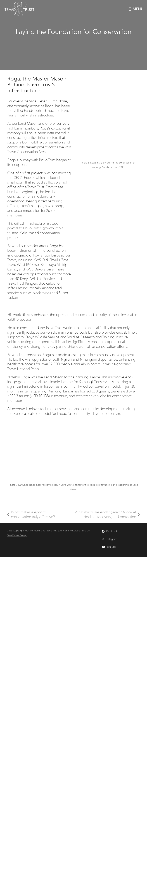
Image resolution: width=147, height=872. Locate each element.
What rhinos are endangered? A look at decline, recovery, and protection (100, 514)
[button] (136, 9)
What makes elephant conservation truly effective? (31, 514)
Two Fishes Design (17, 535)
